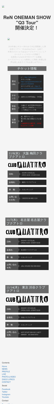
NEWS (4, 369)
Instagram (6, 394)
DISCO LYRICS (8, 379)
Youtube (5, 397)
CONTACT (6, 382)
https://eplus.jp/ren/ (30, 77)
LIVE (4, 374)
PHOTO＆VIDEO (9, 376)
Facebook (6, 389)
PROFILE (6, 371)
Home (4, 366)
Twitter (4, 391)
